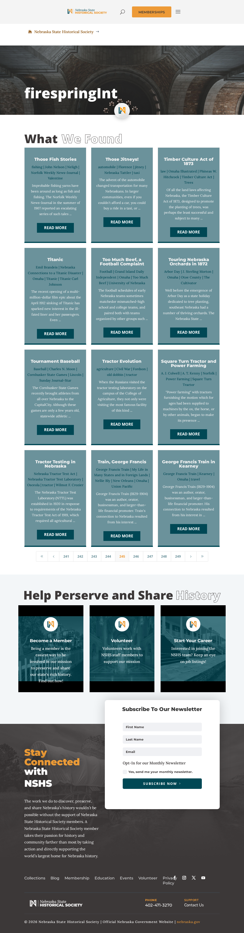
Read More (55, 227)
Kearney (206, 474)
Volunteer (148, 878)
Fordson (139, 369)
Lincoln (75, 375)
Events (126, 878)
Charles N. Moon (62, 369)
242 (80, 556)
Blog (55, 878)
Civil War (123, 369)
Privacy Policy (170, 880)
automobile (107, 167)
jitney (139, 167)
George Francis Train (112, 469)
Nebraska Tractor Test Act (54, 474)
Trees (188, 182)
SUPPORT (191, 900)
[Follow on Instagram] (184, 878)
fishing (37, 167)
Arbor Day (172, 271)
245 (122, 556)
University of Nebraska (127, 283)
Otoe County (191, 277)
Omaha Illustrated (182, 171)
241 (66, 556)
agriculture (105, 369)
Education (105, 878)
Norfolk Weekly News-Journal (54, 173)
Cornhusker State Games (47, 375)
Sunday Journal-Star (55, 380)
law (163, 171)
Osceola (33, 485)
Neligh (72, 167)
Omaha (38, 279)
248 (164, 556)
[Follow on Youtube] (203, 878)
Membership (77, 878)
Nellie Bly (102, 481)
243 (94, 556)
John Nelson (55, 167)
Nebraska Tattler (117, 173)
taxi (137, 173)
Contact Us (194, 905)
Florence (125, 167)
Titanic (51, 279)
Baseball (40, 369)
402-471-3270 (158, 905)
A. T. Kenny (191, 373)
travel (195, 479)
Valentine (55, 178)
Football (106, 271)
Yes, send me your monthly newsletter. (160, 772)
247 (150, 556)
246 (136, 556)
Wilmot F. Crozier (69, 485)
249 (178, 556)
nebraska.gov (188, 922)
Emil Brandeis (47, 267)
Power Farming (178, 379)
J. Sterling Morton (197, 271)
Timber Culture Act (197, 177)
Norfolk (209, 373)
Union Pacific (122, 486)
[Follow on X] (194, 878)
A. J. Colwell (170, 373)
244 (108, 556)
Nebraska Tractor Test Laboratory (54, 479)
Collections (34, 878)
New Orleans (123, 481)
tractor (131, 375)
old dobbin (115, 375)
